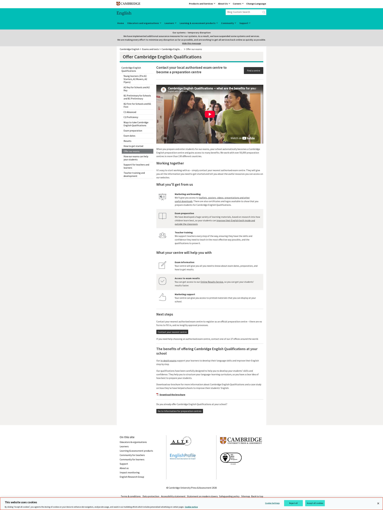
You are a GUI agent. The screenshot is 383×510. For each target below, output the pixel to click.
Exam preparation (133, 130)
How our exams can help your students (136, 158)
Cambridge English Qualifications (131, 69)
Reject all (293, 503)
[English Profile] (183, 464)
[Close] (378, 503)
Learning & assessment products (198, 23)
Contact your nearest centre (172, 331)
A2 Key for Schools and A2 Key (137, 89)
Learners (169, 23)
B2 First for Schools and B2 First (137, 105)
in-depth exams (169, 360)
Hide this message (191, 43)
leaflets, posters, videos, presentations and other (224, 197)
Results (127, 140)
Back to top (257, 496)
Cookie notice (191, 507)
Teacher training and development (134, 174)
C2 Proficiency (131, 117)
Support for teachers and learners (136, 166)
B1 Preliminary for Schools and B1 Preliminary (137, 97)
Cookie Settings (272, 503)
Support (243, 23)
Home (120, 23)
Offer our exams (132, 151)
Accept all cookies (315, 503)
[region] (191, 503)
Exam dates (129, 135)
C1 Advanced (130, 112)
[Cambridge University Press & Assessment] (241, 450)
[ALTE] (181, 451)
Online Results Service (211, 281)
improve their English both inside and (235, 220)
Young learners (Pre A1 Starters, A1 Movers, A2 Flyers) (135, 79)
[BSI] (231, 469)
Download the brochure (172, 394)
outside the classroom (186, 224)
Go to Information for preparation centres (180, 411)
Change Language (256, 3)
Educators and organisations (143, 23)
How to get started (133, 145)
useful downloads (184, 201)
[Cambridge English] (128, 4)
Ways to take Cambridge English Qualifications (136, 124)
